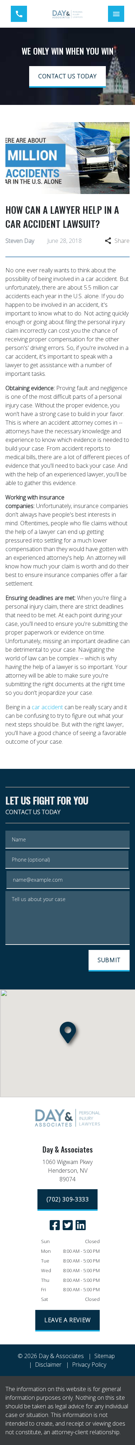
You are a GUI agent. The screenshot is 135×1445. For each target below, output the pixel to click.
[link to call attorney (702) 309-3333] (19, 14)
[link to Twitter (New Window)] (68, 1225)
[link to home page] (67, 13)
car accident (47, 707)
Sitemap (104, 1356)
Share (122, 241)
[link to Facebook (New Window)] (55, 1225)
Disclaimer (48, 1364)
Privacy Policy (89, 1364)
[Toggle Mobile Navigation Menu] (116, 14)
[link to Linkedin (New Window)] (81, 1225)
